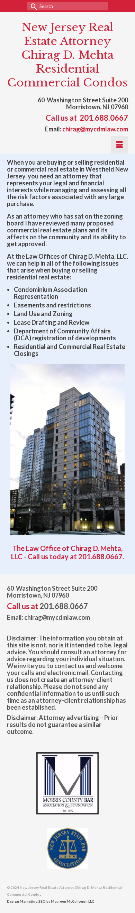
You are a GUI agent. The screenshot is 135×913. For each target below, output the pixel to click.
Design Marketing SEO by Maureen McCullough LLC (50, 901)
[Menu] (119, 145)
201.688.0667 (104, 117)
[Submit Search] (32, 6)
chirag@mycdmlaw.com (95, 129)
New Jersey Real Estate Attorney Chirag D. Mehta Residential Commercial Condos (67, 55)
